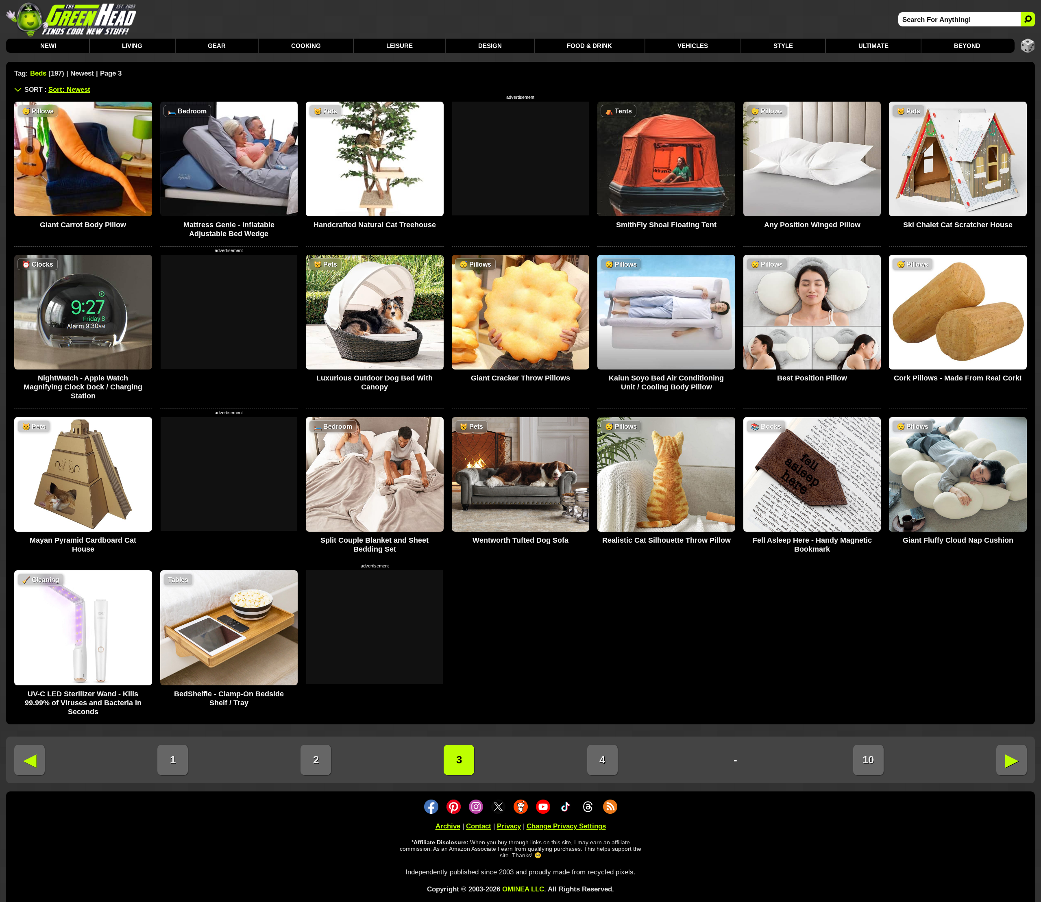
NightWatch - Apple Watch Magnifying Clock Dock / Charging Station (83, 387)
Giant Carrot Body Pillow (83, 225)
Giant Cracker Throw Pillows (520, 378)
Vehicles (692, 45)
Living (132, 45)
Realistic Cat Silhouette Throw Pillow (666, 540)
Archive (448, 826)
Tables (178, 579)
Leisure (399, 45)
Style (783, 45)
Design (490, 45)
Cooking (306, 45)
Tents (618, 111)
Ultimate (873, 45)
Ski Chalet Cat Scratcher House (958, 225)
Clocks (37, 264)
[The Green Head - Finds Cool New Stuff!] (71, 19)
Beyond (967, 45)
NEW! (48, 45)
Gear (217, 45)
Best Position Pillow (812, 378)
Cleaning (40, 579)
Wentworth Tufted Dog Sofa (520, 540)
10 (868, 760)
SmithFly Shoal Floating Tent (666, 225)
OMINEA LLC (523, 889)
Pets (325, 111)
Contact (478, 826)
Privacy (509, 826)
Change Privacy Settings (566, 826)
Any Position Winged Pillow (812, 225)
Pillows (38, 111)
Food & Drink (589, 45)
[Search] (1028, 19)
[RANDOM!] (1028, 46)
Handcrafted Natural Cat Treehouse (375, 225)
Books (766, 426)
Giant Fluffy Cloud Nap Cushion (958, 540)
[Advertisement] (520, 158)
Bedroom (187, 111)
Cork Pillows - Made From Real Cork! (958, 378)
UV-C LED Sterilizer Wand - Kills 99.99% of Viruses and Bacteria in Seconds (83, 703)
